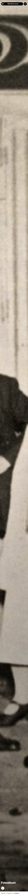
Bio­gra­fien (9, 893)
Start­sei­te (3, 893)
